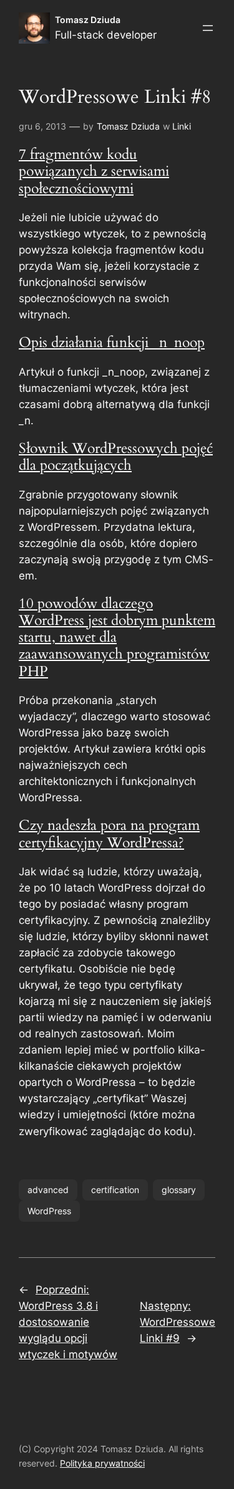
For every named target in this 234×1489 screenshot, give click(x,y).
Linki (181, 126)
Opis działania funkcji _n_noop (112, 342)
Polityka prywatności (102, 1463)
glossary (179, 1189)
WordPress (49, 1211)
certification (115, 1189)
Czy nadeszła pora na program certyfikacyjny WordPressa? (109, 834)
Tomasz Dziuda (87, 19)
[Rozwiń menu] (207, 28)
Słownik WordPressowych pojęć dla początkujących (116, 457)
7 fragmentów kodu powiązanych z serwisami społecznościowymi (94, 171)
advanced (48, 1189)
